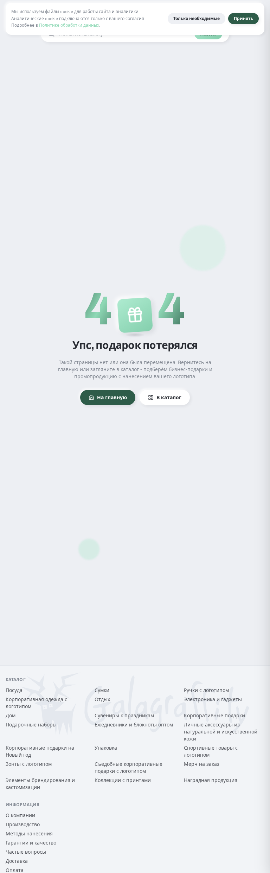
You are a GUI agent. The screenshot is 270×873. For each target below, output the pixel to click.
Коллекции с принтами (123, 780)
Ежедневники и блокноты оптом (134, 725)
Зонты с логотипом (29, 764)
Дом (10, 715)
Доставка (17, 861)
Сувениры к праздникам (124, 715)
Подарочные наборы (31, 725)
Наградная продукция (210, 780)
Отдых (102, 699)
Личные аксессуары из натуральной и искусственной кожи (220, 732)
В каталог (168, 397)
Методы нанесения (29, 833)
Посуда (14, 690)
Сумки (102, 690)
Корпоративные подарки (214, 715)
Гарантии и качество (31, 843)
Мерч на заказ (201, 764)
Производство (23, 824)
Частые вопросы (26, 852)
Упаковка (106, 748)
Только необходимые (196, 18)
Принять (243, 18)
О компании (20, 815)
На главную (112, 397)
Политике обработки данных (69, 25)
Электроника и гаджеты (213, 699)
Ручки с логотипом (206, 690)
